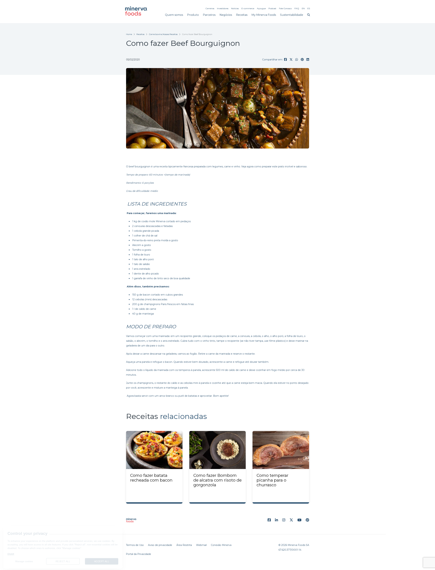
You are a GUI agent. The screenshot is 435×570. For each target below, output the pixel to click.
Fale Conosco (285, 8)
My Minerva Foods (263, 14)
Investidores (222, 8)
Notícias (235, 8)
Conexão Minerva (221, 545)
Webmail (201, 545)
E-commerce (247, 8)
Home (129, 34)
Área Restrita (184, 545)
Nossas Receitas (170, 34)
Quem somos (174, 14)
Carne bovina (155, 34)
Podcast (272, 8)
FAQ (296, 8)
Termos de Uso (135, 545)
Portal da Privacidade (138, 554)
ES (308, 8)
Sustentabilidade (291, 14)
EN (303, 8)
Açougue (261, 8)
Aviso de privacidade (160, 545)
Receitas (241, 14)
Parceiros (209, 14)
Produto (193, 14)
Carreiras (209, 8)
